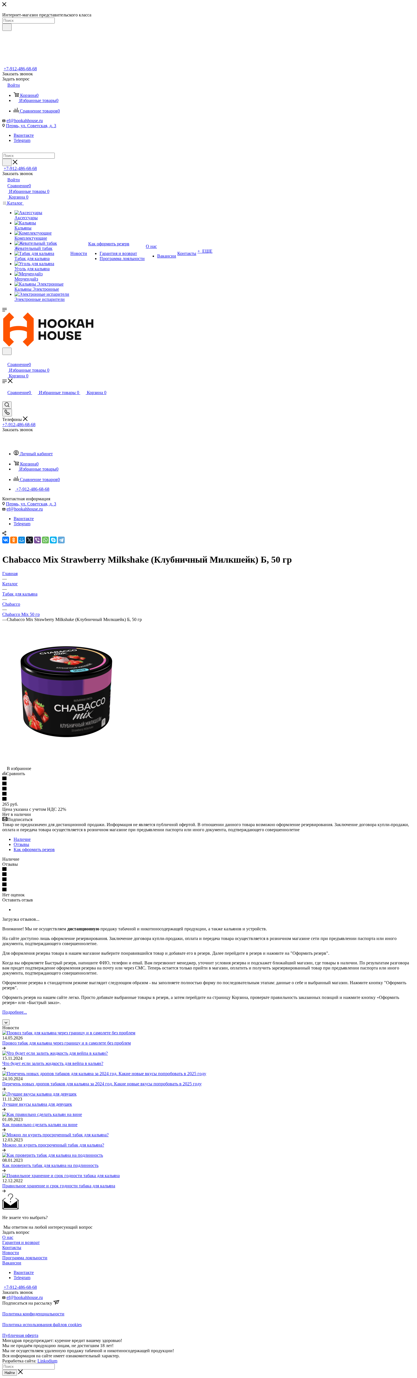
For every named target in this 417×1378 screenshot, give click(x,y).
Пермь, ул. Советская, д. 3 (31, 125)
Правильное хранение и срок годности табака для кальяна (58, 1185)
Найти (10, 1373)
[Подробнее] (4, 1048)
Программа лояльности (24, 1257)
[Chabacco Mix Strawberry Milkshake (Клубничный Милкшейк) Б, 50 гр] (66, 758)
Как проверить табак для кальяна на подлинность (50, 1165)
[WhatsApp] (45, 540)
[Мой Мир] (21, 540)
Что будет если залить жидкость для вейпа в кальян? (52, 1063)
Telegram (22, 140)
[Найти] (7, 27)
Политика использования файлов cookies (42, 1324)
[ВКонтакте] (5, 540)
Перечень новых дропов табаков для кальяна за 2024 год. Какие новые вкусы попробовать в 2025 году (102, 1083)
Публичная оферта (20, 1335)
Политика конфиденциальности (33, 1313)
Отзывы (21, 844)
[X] (29, 540)
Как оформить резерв (34, 849)
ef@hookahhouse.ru (25, 120)
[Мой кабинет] (4, 358)
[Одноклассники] (13, 540)
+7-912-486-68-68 (20, 68)
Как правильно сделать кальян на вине (39, 1124)
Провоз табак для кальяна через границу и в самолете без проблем (66, 1043)
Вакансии (11, 1262)
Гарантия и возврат (21, 1242)
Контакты (11, 1247)
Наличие (22, 839)
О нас (7, 1237)
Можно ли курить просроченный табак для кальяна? (53, 1145)
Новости (10, 1252)
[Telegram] (61, 540)
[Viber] (37, 540)
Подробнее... (14, 1012)
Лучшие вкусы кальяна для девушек (37, 1104)
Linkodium (47, 1360)
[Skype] (53, 540)
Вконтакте (24, 135)
